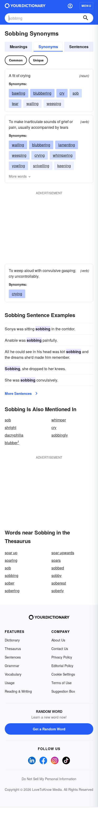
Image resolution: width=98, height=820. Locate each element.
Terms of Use (61, 682)
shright (10, 427)
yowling (18, 165)
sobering (12, 590)
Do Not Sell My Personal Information (49, 778)
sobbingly (59, 435)
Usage (10, 682)
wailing (32, 103)
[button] (70, 6)
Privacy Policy (61, 657)
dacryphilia (14, 435)
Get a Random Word (49, 729)
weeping (54, 103)
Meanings (18, 46)
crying (39, 155)
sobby (56, 575)
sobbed (57, 568)
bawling (18, 93)
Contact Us (59, 648)
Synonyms (48, 46)
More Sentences (18, 393)
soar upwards (62, 552)
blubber (12, 442)
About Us (58, 640)
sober (9, 583)
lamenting (66, 144)
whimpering (63, 155)
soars (56, 560)
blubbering (42, 93)
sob (76, 93)
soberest (58, 583)
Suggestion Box (63, 691)
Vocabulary (13, 674)
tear (15, 103)
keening (64, 165)
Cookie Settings (63, 674)
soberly (57, 590)
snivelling (41, 165)
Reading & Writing (18, 691)
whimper (58, 420)
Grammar (12, 665)
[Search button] (85, 18)
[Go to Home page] (25, 6)
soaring (11, 560)
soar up (11, 552)
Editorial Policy (62, 665)
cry (61, 93)
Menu (86, 6)
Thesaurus (13, 648)
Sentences (78, 46)
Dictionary (12, 640)
